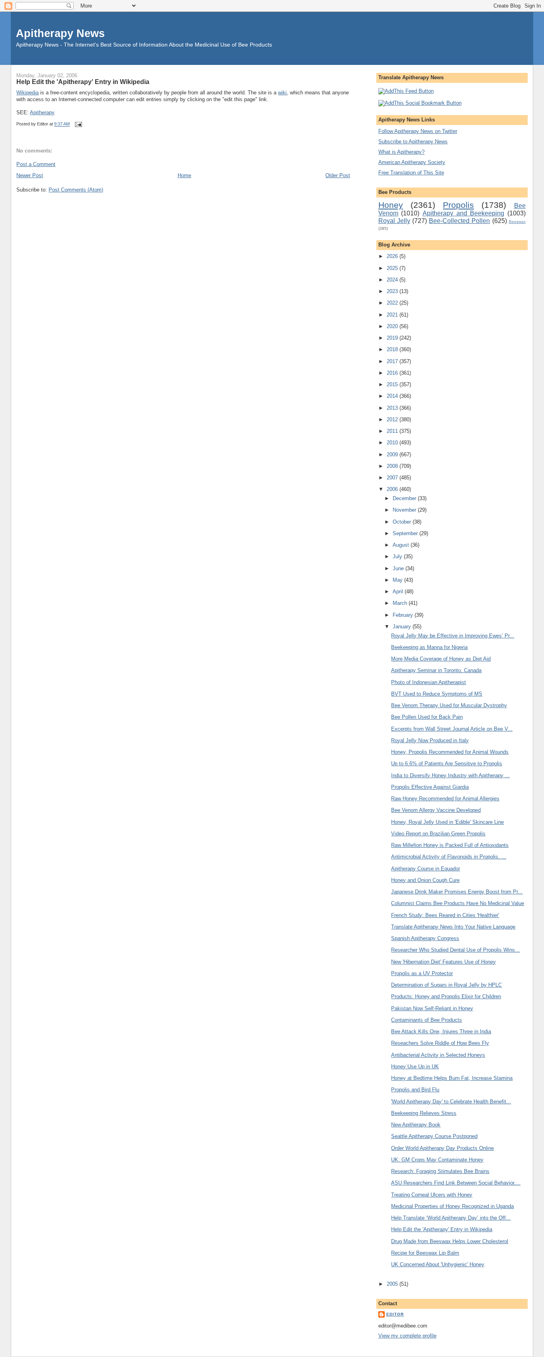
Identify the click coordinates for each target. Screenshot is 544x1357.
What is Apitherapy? (401, 152)
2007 (393, 478)
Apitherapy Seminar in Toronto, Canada (436, 670)
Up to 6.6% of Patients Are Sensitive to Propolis (446, 763)
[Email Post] (77, 124)
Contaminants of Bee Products (426, 1020)
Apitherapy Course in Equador (425, 869)
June (399, 568)
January (403, 627)
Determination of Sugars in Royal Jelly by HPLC (446, 985)
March (401, 603)
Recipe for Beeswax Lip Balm (425, 1253)
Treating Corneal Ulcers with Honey (431, 1195)
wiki (282, 93)
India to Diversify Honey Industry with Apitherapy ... (450, 775)
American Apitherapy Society (411, 162)
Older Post (337, 175)
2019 (393, 338)
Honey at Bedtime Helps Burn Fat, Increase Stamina (452, 1078)
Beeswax (517, 221)
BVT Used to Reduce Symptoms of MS (436, 694)
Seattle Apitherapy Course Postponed (434, 1136)
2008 (393, 466)
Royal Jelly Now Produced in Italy (430, 740)
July (398, 556)
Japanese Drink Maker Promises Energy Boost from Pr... (456, 892)
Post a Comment (35, 164)
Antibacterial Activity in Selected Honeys (438, 1055)
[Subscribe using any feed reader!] (406, 91)
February (404, 615)
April (399, 591)
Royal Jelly (394, 220)
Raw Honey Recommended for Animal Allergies (445, 799)
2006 (393, 489)
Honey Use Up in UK (415, 1067)
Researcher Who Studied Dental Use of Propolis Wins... (455, 950)
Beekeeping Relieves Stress (423, 1113)
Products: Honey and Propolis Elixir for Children (446, 996)
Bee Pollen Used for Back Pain (427, 717)
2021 (393, 315)
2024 (393, 280)
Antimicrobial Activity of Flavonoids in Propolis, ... (448, 857)
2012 (393, 419)
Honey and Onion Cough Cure (425, 880)
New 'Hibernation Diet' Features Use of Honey (443, 962)
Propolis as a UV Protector (422, 973)
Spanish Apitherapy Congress (425, 938)
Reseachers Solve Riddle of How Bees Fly (440, 1043)
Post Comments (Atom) (76, 190)
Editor (395, 1314)
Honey (390, 204)
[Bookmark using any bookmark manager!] (420, 103)
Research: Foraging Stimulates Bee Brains (440, 1171)
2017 (393, 361)
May (398, 580)
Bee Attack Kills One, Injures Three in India (441, 1031)
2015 (393, 384)
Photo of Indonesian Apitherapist (428, 682)
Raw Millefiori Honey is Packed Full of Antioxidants (450, 845)
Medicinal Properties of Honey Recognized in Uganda (452, 1206)
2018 (393, 349)
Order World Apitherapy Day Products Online (442, 1148)
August (402, 545)
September (406, 533)
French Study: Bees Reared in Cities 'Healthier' (445, 915)
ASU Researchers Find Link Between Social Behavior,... (456, 1183)
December (405, 498)
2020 (393, 326)
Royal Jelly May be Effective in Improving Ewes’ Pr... (452, 636)
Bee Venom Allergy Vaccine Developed (436, 810)
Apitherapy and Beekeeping (463, 213)
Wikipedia (27, 93)
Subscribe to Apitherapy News (413, 142)
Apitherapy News (60, 33)
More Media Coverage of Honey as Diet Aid (441, 659)
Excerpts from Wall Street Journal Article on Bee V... (452, 729)
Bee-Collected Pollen (459, 220)
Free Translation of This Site (411, 173)
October (403, 522)
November (405, 510)
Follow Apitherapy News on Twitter (417, 131)
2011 (393, 431)
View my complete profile (407, 1336)
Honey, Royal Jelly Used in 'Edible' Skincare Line (447, 822)
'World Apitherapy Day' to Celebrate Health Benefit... (451, 1102)
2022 (393, 303)
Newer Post (29, 175)
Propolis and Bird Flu (415, 1090)
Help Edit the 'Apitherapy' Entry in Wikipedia (82, 81)
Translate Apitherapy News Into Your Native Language (453, 927)
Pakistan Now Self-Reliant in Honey (432, 1008)
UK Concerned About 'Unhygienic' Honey (437, 1264)
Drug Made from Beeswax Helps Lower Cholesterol (449, 1241)
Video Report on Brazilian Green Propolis (438, 834)
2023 (393, 291)
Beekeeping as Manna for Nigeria (429, 647)
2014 (393, 396)
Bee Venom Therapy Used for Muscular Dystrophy (449, 705)
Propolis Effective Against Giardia (430, 787)
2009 (393, 455)
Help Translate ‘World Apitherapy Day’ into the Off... (451, 1218)
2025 (393, 268)
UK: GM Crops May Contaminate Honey (437, 1160)
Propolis (458, 204)
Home (184, 175)
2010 (393, 443)
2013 (393, 408)
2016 (393, 373)
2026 (393, 256)
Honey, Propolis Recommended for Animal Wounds (450, 752)
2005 (393, 1284)
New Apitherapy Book (415, 1125)
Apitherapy (42, 112)
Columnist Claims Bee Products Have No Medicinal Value (457, 903)
